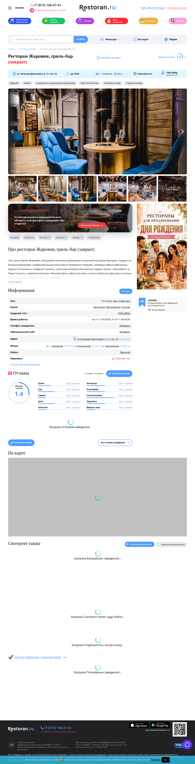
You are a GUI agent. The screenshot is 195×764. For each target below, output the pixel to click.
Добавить (124, 325)
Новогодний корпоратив (19, 20)
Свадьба (84, 20)
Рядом (173, 39)
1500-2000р (124, 313)
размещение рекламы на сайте (50, 10)
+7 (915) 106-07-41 (58, 728)
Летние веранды (51, 20)
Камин (27, 83)
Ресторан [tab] (125, 291)
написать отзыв (23, 442)
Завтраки (148, 20)
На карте (143, 39)
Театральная (112, 346)
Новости (61, 237)
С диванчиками (134, 83)
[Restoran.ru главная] (97, 8)
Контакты (29, 237)
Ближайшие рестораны (141, 544)
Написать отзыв (120, 373)
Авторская (99, 307)
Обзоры (78, 237)
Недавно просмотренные (173, 544)
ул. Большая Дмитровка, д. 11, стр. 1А (37, 73)
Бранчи (177, 20)
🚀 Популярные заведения (34, 657)
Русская (126, 307)
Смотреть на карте (111, 57)
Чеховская (57, 346)
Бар (115, 301)
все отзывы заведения (113, 442)
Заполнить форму (90, 225)
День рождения (114, 20)
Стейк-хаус (124, 301)
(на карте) (124, 339)
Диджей (14, 83)
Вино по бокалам (89, 83)
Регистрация (158, 8)
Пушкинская (84, 346)
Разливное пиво (112, 83)
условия (155, 759)
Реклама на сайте (177, 8)
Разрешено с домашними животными (55, 83)
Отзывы (45, 237)
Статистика (94, 237)
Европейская (113, 307)
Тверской (125, 352)
